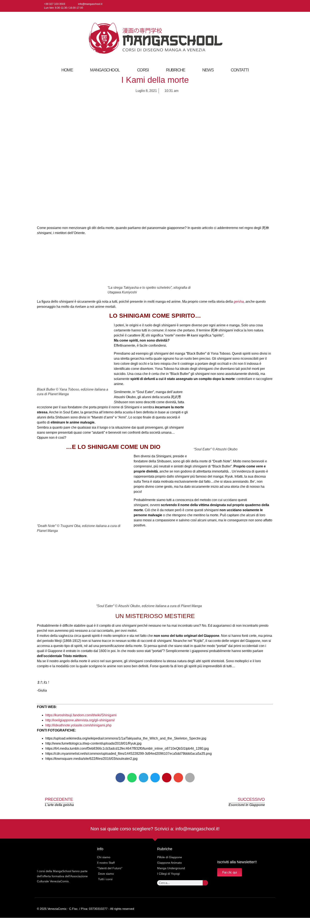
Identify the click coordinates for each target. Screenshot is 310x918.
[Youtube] (270, 6)
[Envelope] (263, 908)
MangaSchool (105, 70)
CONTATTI (240, 70)
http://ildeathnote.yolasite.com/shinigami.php (78, 725)
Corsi (143, 70)
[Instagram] (263, 6)
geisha (239, 301)
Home (67, 70)
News (207, 70)
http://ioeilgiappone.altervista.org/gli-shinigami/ (80, 720)
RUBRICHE (175, 70)
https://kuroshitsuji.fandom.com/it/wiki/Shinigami (81, 715)
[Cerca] (205, 882)
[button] (120, 777)
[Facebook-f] (256, 6)
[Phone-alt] (271, 908)
